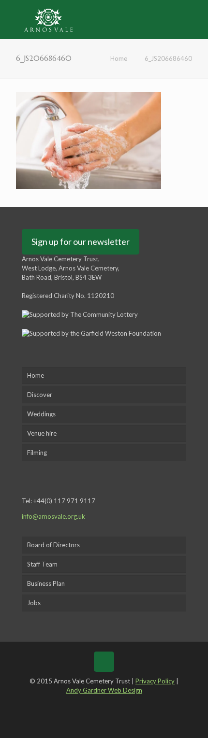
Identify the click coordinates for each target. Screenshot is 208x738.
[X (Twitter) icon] (97, 703)
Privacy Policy (155, 681)
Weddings (41, 414)
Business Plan (46, 583)
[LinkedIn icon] (111, 703)
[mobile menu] (195, 19)
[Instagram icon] (125, 703)
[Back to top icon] (104, 662)
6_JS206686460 (168, 58)
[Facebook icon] (82, 703)
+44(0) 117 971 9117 (64, 501)
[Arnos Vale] (48, 19)
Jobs (34, 603)
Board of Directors (53, 545)
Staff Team (42, 564)
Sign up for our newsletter (80, 241)
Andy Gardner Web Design (104, 690)
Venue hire (42, 433)
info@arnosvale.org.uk (53, 516)
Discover (39, 394)
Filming (37, 452)
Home (118, 58)
